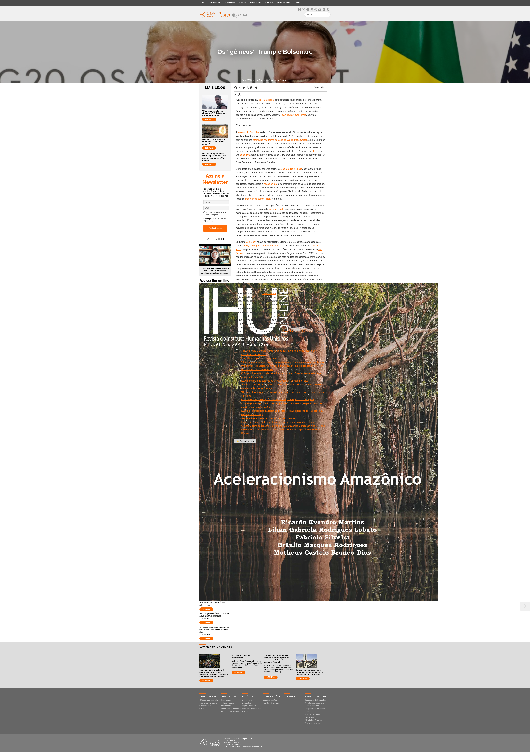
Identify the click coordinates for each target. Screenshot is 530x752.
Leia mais (206, 609)
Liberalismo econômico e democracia (260, 358)
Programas (230, 2)
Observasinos (226, 700)
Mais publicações (270, 700)
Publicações (255, 2)
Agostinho (288, 331)
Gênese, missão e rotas (209, 700)
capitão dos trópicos (291, 169)
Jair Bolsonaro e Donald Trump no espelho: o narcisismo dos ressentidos (279, 350)
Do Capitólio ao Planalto (253, 354)
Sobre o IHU (215, 2)
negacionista (270, 184)
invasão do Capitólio (248, 132)
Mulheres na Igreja (312, 723)
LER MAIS (209, 119)
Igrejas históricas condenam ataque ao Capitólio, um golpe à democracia (278, 422)
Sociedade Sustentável (230, 711)
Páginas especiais (249, 706)
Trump (316, 151)
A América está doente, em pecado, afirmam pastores (269, 418)
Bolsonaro (245, 154)
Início (204, 2)
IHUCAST (246, 711)
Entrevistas (246, 703)
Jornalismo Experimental (251, 709)
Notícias (242, 2)
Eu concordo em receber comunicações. (216, 214)
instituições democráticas (258, 199)
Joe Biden (251, 242)
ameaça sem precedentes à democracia (262, 245)
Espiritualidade (283, 2)
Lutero (303, 331)
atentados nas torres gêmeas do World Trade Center (280, 140)
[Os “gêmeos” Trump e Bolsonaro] (256, 87)
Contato (298, 2)
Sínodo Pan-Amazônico (314, 720)
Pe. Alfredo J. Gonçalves (293, 115)
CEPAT (202, 709)
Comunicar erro (245, 441)
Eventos (269, 2)
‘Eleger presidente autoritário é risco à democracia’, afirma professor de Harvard (282, 362)
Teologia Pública (227, 703)
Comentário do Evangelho (315, 700)
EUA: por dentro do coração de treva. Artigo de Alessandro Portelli (275, 380)
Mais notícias (247, 700)
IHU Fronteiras (226, 706)
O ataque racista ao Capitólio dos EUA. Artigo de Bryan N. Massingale (277, 399)
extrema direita (266, 100)
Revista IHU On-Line (271, 703)
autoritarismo (269, 293)
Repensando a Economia (231, 709)
